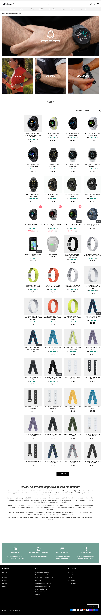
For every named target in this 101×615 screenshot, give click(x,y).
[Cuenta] (91, 4)
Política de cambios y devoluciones (44, 578)
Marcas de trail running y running (12, 13)
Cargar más (63, 474)
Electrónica (52, 9)
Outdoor (22, 9)
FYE (86, 9)
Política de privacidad (41, 589)
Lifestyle (63, 9)
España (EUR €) (92, 606)
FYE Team (71, 578)
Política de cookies (40, 592)
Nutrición (41, 9)
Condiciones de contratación (43, 583)
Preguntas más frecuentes (42, 572)
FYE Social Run (72, 583)
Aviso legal (38, 580)
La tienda (70, 572)
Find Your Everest (16, 610)
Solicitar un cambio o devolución (44, 575)
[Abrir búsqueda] (45, 3)
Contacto (37, 595)
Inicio (3, 13)
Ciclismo (31, 9)
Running (12, 9)
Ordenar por (79, 110)
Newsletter (71, 575)
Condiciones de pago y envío (43, 586)
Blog (81, 9)
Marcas (72, 9)
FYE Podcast (71, 580)
